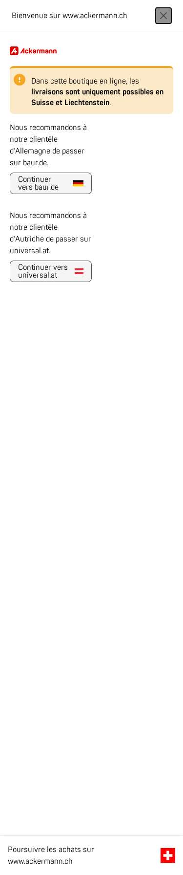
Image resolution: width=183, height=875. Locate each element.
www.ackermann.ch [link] (40, 861)
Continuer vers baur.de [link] (38, 183)
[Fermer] (163, 15)
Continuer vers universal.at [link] (43, 271)
